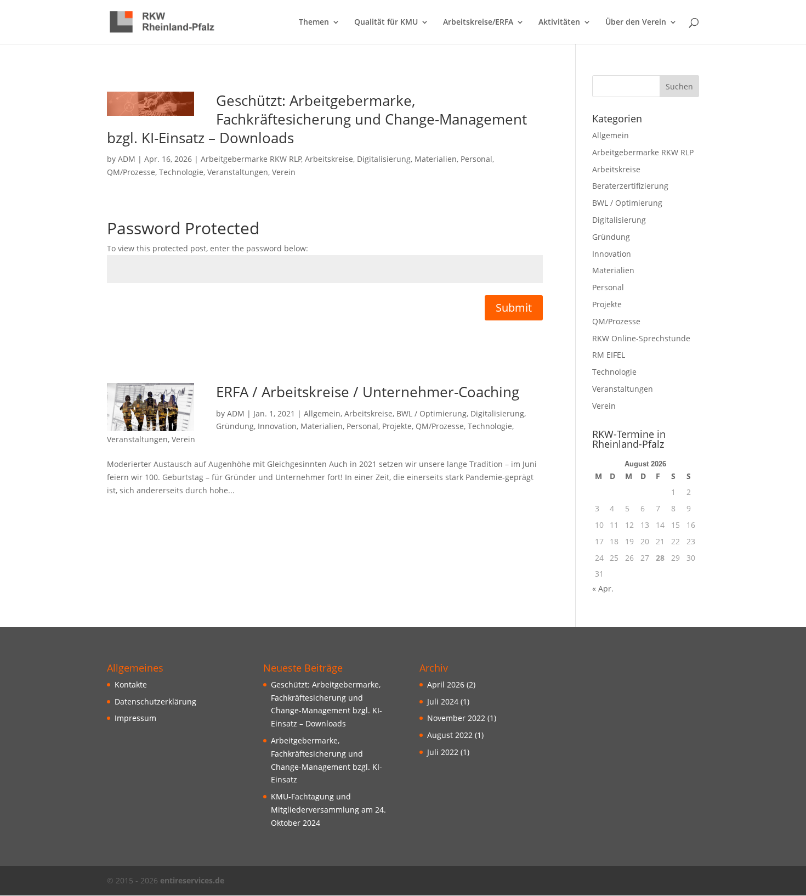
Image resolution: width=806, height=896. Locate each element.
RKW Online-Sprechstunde (641, 338)
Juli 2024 (442, 701)
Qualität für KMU (386, 22)
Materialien (436, 159)
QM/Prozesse (131, 172)
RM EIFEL (608, 355)
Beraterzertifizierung (630, 186)
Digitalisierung (384, 159)
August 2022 (450, 735)
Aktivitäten (559, 22)
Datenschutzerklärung (155, 701)
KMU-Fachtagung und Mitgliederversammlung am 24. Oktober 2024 (328, 809)
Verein (284, 172)
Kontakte (131, 684)
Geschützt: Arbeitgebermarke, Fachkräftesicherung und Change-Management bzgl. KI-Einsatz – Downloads (317, 119)
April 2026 (445, 684)
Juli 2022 (442, 752)
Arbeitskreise (329, 159)
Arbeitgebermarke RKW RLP (251, 159)
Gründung (235, 426)
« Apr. (603, 588)
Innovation (277, 426)
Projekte (397, 426)
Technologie (181, 172)
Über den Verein (635, 22)
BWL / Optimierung (431, 413)
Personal (476, 159)
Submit (514, 307)
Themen (314, 22)
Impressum (135, 718)
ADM (126, 159)
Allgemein (322, 413)
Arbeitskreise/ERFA (478, 22)
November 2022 (456, 718)
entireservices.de (192, 880)
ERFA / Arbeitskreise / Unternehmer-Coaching (367, 392)
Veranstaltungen (237, 172)
